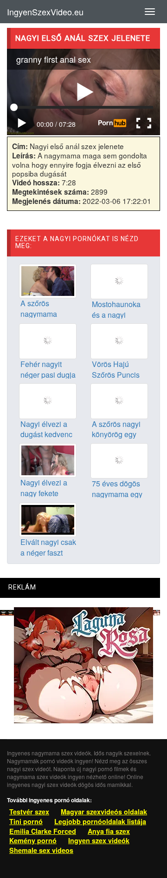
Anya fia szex (109, 831)
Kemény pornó (33, 840)
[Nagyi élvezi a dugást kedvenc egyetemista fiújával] (48, 400)
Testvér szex (29, 811)
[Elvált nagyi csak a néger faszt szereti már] (48, 519)
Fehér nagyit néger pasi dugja (48, 369)
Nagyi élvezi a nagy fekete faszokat (43, 493)
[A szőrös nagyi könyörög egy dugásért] (119, 400)
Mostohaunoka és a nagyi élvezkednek (116, 315)
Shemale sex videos (41, 850)
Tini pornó (26, 821)
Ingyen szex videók (98, 840)
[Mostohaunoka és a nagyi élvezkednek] (119, 280)
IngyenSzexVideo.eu (45, 12)
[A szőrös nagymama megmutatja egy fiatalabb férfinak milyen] (48, 280)
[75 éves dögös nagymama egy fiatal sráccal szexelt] (119, 460)
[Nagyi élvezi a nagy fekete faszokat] (48, 459)
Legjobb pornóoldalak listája (100, 821)
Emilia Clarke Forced (42, 831)
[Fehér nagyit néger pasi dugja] (48, 340)
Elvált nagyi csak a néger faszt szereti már (48, 553)
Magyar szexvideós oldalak (104, 811)
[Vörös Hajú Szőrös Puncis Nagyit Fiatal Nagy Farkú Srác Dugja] (119, 340)
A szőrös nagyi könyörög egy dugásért (116, 435)
